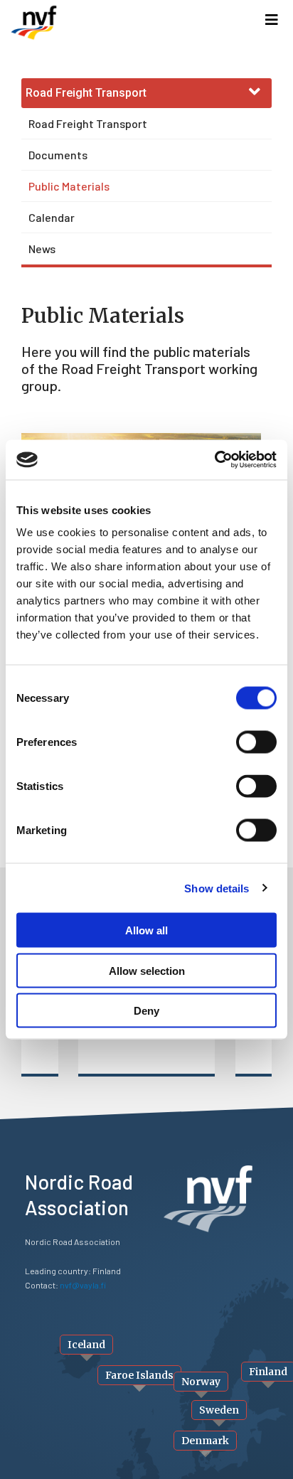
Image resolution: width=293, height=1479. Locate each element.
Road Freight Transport (87, 123)
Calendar (51, 217)
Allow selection (147, 970)
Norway (200, 1381)
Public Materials (69, 186)
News (41, 248)
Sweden (219, 1410)
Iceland (86, 1344)
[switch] (256, 742)
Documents (57, 154)
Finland (268, 1371)
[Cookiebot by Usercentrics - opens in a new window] (214, 460)
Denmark (205, 1440)
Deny (146, 1011)
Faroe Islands (139, 1375)
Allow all (146, 930)
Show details (216, 888)
